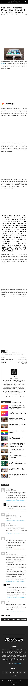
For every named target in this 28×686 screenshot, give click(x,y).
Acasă (2, 4)
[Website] (21, 396)
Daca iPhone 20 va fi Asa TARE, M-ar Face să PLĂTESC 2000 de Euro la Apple (17, 476)
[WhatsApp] (24, 672)
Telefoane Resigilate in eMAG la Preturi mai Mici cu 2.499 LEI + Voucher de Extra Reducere (16, 445)
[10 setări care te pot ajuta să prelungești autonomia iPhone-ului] (4, 419)
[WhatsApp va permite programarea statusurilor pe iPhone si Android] (4, 426)
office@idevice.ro (17, 663)
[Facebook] (4, 396)
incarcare (13, 352)
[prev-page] (2, 481)
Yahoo (7, 351)
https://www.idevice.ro (14, 378)
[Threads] (15, 676)
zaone (8, 503)
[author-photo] (14, 374)
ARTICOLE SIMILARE (6, 402)
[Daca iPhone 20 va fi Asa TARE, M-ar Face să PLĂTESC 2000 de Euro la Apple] (4, 476)
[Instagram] (7, 396)
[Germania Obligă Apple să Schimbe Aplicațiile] (4, 432)
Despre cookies (10, 682)
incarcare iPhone (19, 352)
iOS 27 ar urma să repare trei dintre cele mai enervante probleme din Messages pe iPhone (17, 407)
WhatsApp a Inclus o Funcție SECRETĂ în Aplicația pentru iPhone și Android (17, 463)
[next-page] (4, 481)
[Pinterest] (13, 396)
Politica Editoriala (10, 680)
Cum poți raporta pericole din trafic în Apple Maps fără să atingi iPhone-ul (17, 413)
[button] (2, 2)
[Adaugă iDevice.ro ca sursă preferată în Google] (14, 104)
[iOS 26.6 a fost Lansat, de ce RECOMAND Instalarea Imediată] (4, 470)
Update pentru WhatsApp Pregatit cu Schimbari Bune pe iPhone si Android (17, 451)
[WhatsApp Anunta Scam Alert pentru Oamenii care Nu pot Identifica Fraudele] (4, 438)
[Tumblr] (15, 396)
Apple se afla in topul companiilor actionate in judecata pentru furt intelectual (21, 361)
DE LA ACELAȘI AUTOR (16, 402)
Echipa (15, 682)
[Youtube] (24, 396)
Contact (19, 682)
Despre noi (4, 680)
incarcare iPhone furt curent (7, 354)
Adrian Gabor (6, 14)
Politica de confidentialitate (20, 680)
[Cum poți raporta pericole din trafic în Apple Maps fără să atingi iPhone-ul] (4, 413)
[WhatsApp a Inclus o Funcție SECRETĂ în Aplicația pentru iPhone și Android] (4, 463)
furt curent (8, 352)
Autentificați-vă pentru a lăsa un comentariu (15, 500)
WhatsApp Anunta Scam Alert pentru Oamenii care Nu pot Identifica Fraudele (15, 438)
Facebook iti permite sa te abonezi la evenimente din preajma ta (7, 361)
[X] (18, 396)
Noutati (22, 354)
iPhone (6, 4)
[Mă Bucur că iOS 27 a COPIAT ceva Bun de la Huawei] (4, 457)
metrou (18, 354)
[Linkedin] (10, 396)
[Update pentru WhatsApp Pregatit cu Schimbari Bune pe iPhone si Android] (4, 451)
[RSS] (13, 672)
